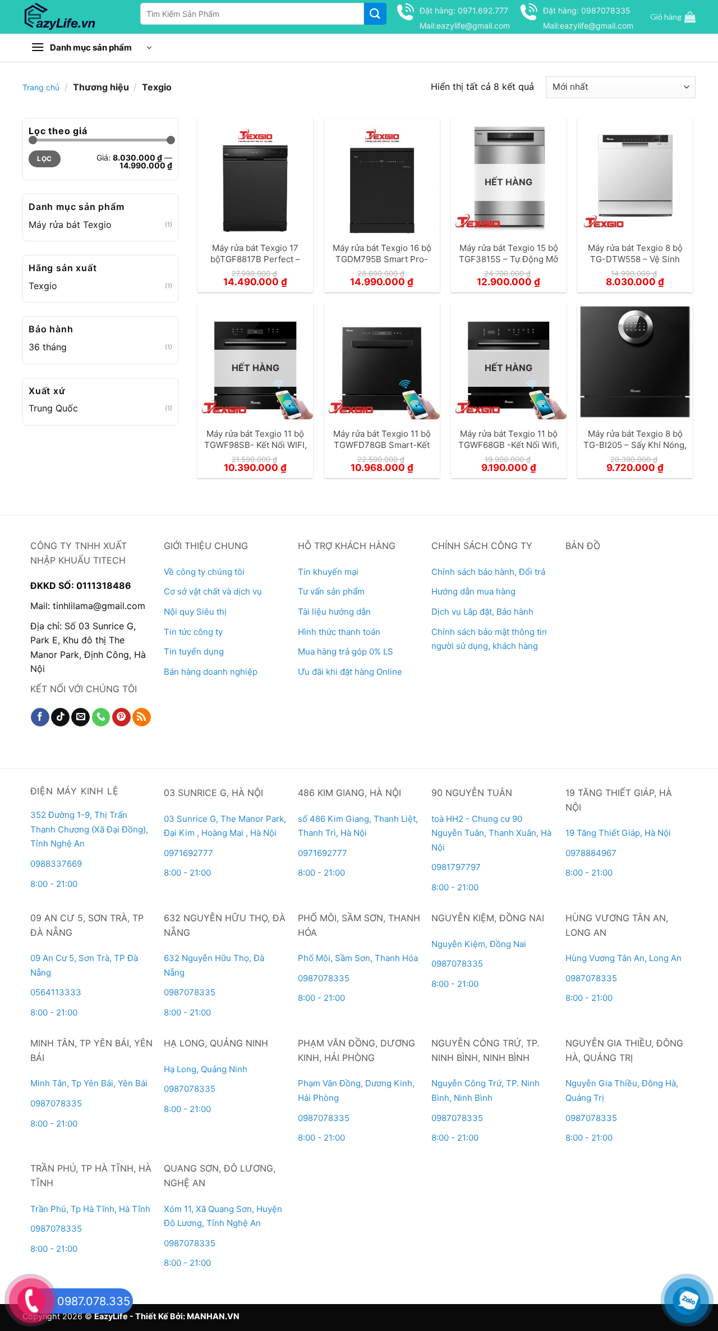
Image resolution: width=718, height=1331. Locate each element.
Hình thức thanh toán (339, 631)
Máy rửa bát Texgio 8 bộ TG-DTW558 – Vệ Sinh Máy (635, 259)
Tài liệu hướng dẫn (334, 611)
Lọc (44, 158)
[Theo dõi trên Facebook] (40, 717)
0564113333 (55, 992)
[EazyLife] (71, 17)
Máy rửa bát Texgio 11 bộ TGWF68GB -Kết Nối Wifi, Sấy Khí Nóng (508, 444)
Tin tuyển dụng (194, 651)
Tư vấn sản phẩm (331, 591)
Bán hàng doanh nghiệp (210, 671)
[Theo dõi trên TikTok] (60, 717)
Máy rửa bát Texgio (70, 224)
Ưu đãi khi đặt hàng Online (350, 671)
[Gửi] (375, 14)
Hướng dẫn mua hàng (473, 591)
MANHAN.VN (213, 1316)
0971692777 (188, 853)
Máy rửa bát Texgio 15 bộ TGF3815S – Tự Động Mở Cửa (508, 259)
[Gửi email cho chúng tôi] (80, 717)
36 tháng (48, 347)
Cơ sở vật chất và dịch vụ (213, 591)
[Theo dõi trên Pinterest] (121, 717)
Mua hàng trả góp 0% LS (345, 651)
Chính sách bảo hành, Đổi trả (488, 571)
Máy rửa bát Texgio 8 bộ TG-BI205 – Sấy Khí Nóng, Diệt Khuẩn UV (635, 444)
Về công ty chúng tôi (204, 571)
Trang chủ (40, 87)
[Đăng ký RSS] (141, 717)
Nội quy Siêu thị (195, 611)
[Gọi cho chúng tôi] (101, 717)
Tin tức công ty (193, 631)
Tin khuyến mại (328, 571)
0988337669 (57, 863)
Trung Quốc (53, 408)
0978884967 (590, 853)
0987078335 (189, 992)
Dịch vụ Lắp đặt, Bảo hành (482, 611)
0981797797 (456, 867)
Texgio (43, 285)
